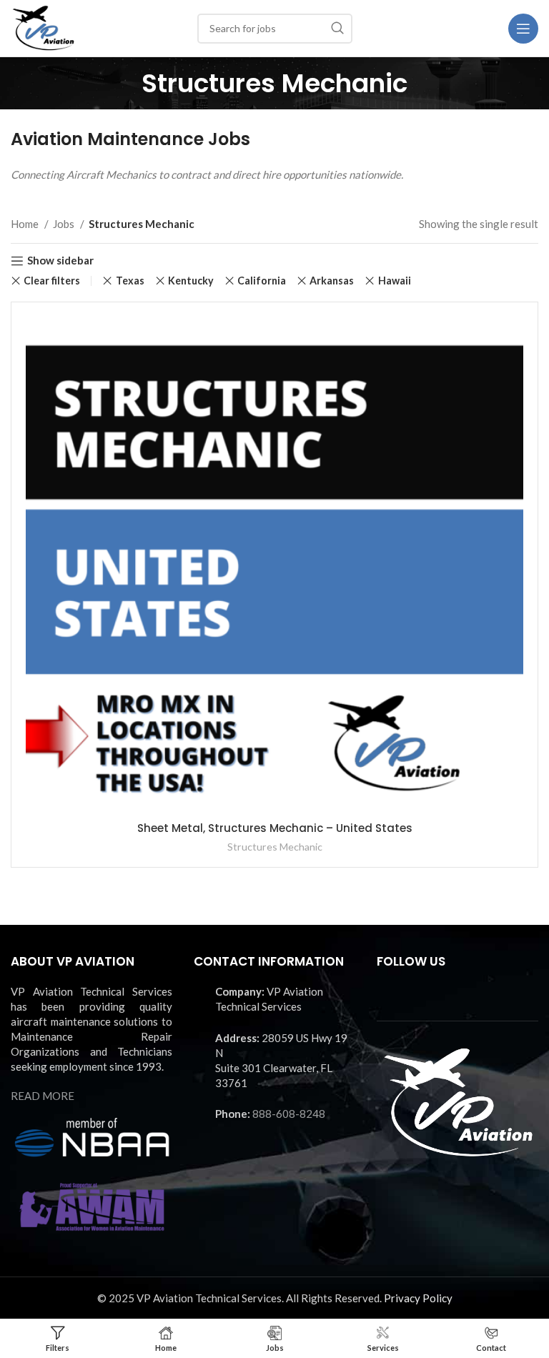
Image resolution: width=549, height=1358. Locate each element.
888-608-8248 (288, 1113)
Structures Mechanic (274, 847)
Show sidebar (60, 260)
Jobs (64, 223)
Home (26, 223)
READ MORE (42, 1095)
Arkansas (332, 280)
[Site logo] (43, 26)
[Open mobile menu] (523, 28)
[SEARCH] (337, 29)
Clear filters (52, 281)
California (261, 280)
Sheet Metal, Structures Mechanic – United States (274, 828)
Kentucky (191, 280)
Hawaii (394, 280)
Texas (130, 280)
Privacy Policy (418, 1298)
